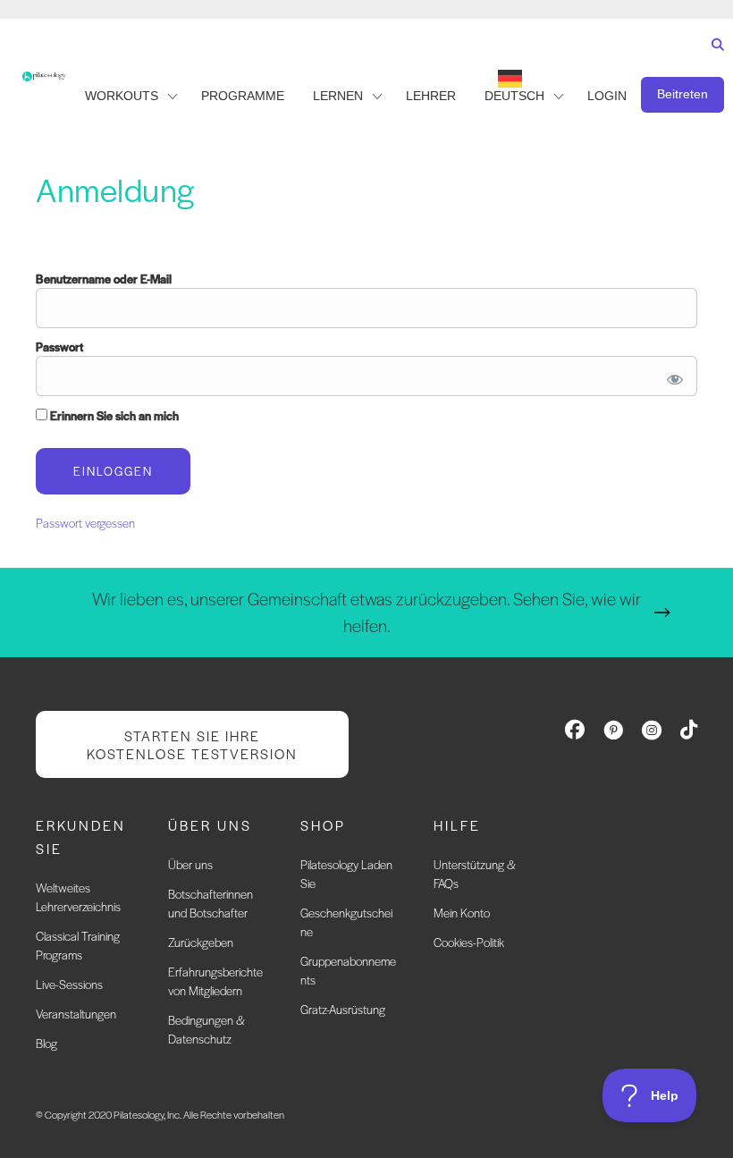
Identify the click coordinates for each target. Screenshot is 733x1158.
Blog (46, 1043)
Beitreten (682, 94)
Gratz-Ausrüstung (342, 1009)
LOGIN (607, 96)
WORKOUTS (121, 96)
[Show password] (671, 376)
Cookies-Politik (469, 942)
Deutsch (514, 96)
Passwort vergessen (85, 522)
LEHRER (431, 96)
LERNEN (338, 96)
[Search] (714, 61)
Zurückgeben (200, 942)
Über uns (190, 864)
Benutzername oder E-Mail (104, 278)
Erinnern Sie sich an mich (113, 415)
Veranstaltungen (76, 1013)
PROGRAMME (242, 96)
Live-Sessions (69, 984)
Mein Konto (462, 912)
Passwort (59, 346)
